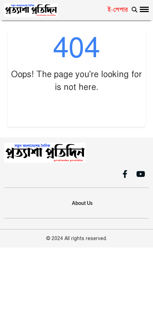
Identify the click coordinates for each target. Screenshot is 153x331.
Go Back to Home (76, 108)
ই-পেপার (117, 9)
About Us (82, 203)
